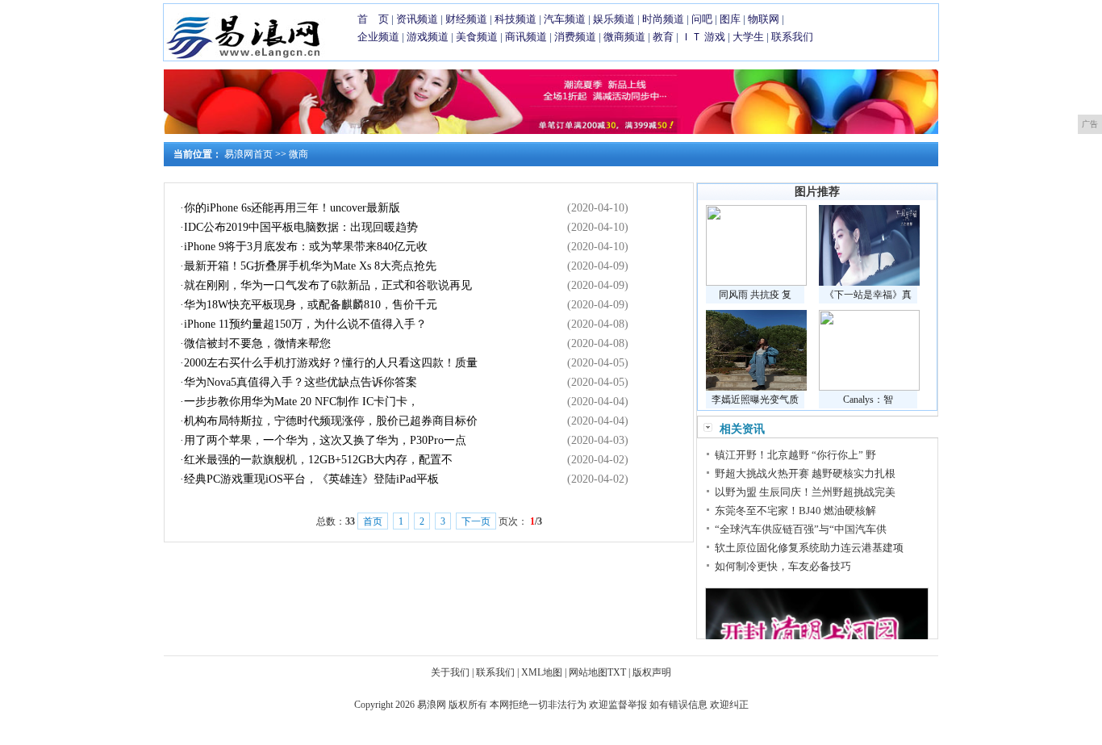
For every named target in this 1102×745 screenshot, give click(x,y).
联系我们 (792, 37)
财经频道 (466, 19)
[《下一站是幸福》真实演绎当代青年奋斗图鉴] (869, 282)
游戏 (714, 37)
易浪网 (431, 704)
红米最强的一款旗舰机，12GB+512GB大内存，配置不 (318, 460)
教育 (663, 37)
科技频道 (515, 19)
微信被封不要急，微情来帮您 (257, 343)
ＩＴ (691, 37)
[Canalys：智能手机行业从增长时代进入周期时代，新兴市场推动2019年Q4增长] (869, 387)
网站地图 (588, 672)
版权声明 (651, 672)
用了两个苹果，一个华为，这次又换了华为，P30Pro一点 (325, 440)
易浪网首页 (248, 154)
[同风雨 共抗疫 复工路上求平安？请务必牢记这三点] (756, 282)
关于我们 (450, 672)
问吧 (701, 19)
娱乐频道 (614, 19)
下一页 (475, 521)
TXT (616, 672)
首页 (372, 521)
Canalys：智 (868, 399)
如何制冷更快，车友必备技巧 (783, 566)
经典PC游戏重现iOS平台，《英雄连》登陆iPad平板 (311, 479)
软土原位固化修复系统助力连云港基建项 (809, 548)
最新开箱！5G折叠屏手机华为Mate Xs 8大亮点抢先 (310, 266)
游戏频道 (428, 37)
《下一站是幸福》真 (868, 294)
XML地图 (541, 672)
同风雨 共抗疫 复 (755, 294)
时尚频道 (663, 19)
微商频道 (624, 37)
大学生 (748, 37)
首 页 (373, 19)
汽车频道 (565, 19)
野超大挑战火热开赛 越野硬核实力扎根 (805, 473)
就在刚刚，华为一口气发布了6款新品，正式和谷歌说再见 (328, 285)
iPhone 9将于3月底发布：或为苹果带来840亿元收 (306, 247)
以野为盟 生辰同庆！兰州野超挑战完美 (805, 492)
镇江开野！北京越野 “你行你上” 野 (795, 455)
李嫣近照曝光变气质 (755, 399)
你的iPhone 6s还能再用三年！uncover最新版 (292, 208)
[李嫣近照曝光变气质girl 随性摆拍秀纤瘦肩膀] (756, 387)
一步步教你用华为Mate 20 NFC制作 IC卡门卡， (301, 402)
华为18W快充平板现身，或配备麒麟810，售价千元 (310, 305)
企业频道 (378, 37)
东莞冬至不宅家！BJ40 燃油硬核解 (795, 510)
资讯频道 (417, 19)
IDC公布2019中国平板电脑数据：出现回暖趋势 (301, 227)
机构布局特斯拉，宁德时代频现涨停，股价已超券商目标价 (331, 421)
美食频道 (477, 37)
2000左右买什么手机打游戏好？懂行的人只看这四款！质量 (331, 363)
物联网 (763, 19)
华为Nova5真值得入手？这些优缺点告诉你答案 (300, 382)
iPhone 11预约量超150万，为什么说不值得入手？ (305, 324)
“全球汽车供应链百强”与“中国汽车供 (801, 529)
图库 (730, 19)
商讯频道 (526, 37)
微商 (298, 154)
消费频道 (575, 37)
